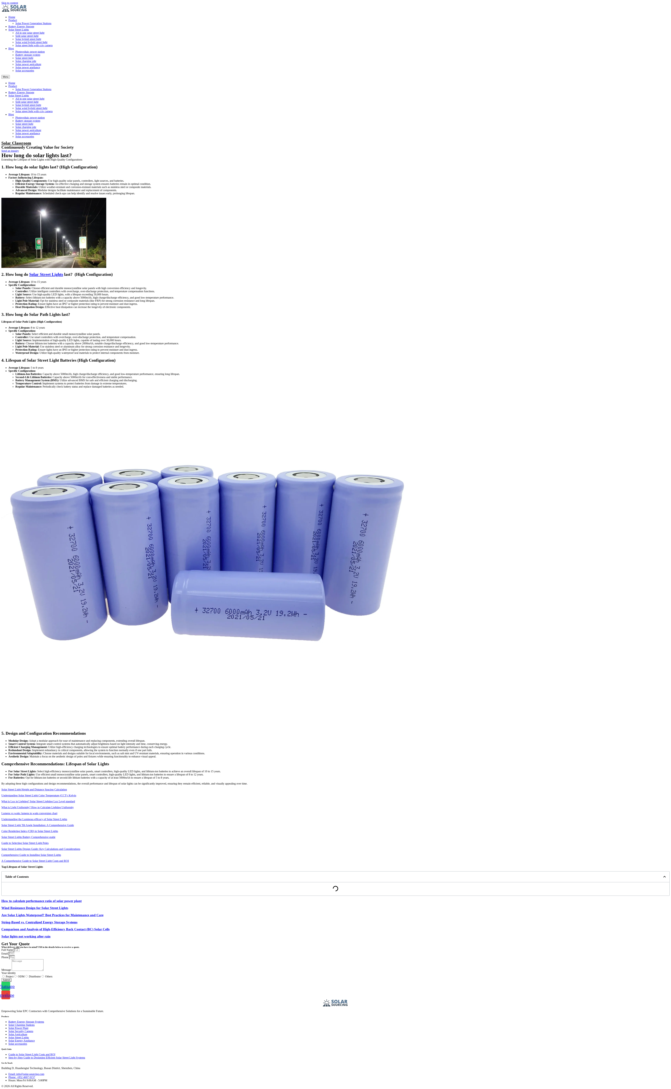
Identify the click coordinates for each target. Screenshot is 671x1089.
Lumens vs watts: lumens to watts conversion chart (29, 813)
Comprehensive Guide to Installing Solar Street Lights (31, 854)
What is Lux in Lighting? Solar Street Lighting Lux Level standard (38, 801)
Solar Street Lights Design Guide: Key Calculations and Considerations (40, 848)
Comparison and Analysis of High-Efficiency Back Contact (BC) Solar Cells (55, 929)
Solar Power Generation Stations (33, 23)
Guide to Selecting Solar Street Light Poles (25, 843)
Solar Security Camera (20, 1031)
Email (5, 953)
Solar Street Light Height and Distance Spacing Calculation (34, 789)
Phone (5, 957)
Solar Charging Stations (21, 1024)
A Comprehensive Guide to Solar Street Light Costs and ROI (35, 860)
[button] (664, 876)
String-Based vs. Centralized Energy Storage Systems (39, 922)
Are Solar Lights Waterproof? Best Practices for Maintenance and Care (52, 915)
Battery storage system (27, 54)
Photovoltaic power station (30, 51)
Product (12, 20)
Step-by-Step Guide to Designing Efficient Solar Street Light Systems (46, 1057)
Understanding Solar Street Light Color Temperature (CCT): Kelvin (38, 795)
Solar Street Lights (18, 29)
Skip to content (9, 2)
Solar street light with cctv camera (34, 45)
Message (6, 969)
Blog (11, 48)
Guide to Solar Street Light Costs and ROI (31, 1054)
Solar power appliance (27, 67)
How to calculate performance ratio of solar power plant (41, 901)
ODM (21, 976)
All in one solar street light (29, 32)
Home (11, 17)
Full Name (7, 949)
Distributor (35, 976)
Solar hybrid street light (28, 39)
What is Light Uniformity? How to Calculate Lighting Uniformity (37, 807)
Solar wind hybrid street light (31, 42)
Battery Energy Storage (21, 26)
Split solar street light (26, 35)
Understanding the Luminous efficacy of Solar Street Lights (34, 819)
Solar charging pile (25, 61)
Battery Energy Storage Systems (26, 1021)
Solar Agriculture (17, 1034)
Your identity (8, 972)
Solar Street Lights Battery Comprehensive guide (28, 837)
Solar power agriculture (28, 64)
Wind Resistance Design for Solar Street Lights (34, 908)
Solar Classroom (16, 143)
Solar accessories (24, 70)
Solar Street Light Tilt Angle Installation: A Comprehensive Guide (37, 825)
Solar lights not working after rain (25, 936)
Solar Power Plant (18, 1028)
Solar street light (24, 57)
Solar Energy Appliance (21, 1040)
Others (48, 976)
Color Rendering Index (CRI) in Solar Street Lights (29, 831)
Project (9, 976)
